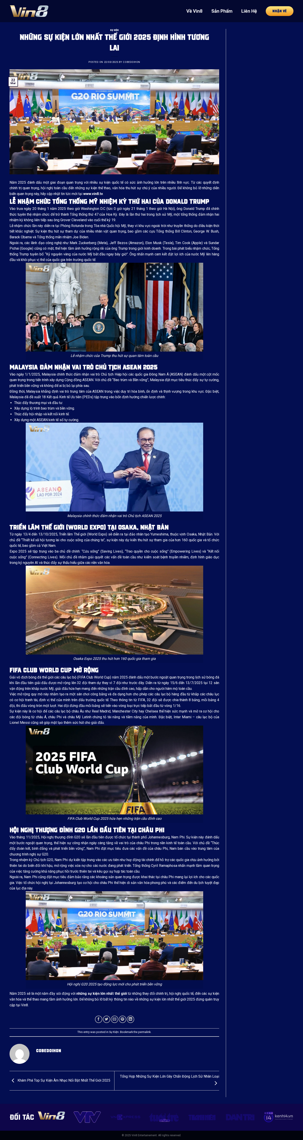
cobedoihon (131, 62)
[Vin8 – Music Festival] (29, 11)
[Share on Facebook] (98, 1019)
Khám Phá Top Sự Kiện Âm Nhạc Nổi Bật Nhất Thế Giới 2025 (63, 1080)
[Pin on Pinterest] (122, 1019)
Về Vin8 (194, 11)
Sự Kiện (114, 30)
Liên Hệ (249, 11)
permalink (144, 1032)
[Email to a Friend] (114, 1019)
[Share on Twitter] (106, 1019)
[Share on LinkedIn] (130, 1019)
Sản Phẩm (221, 11)
